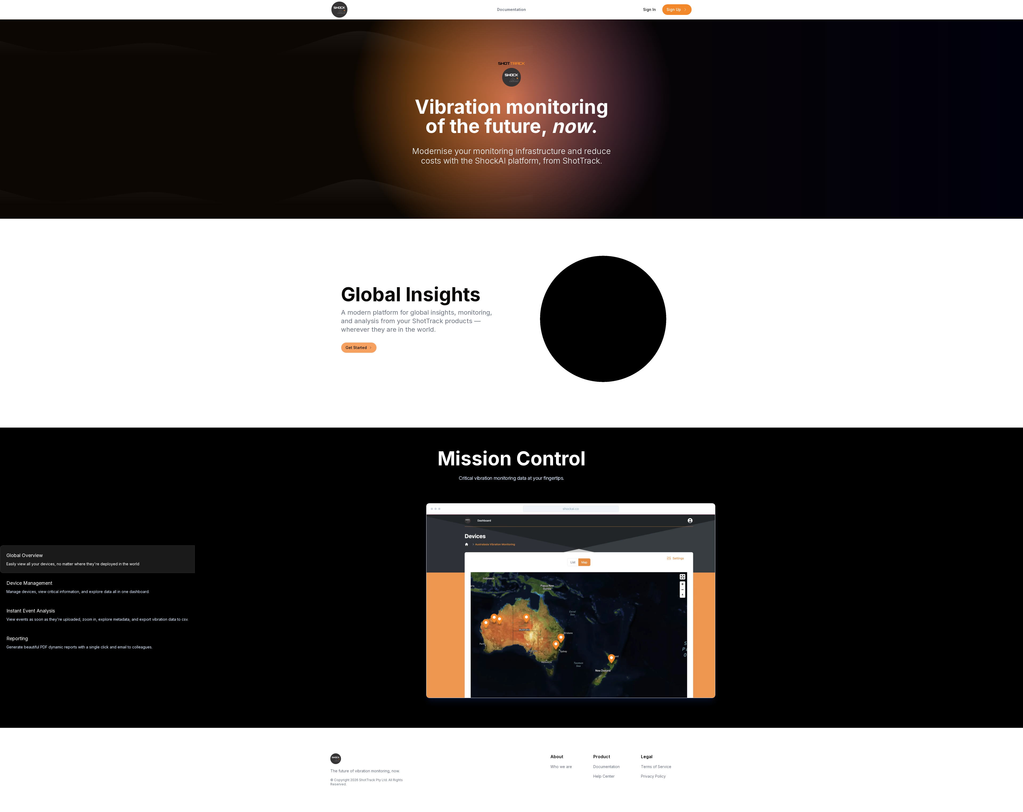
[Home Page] (391, 10)
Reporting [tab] (17, 638)
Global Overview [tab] (24, 555)
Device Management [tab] (29, 583)
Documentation (511, 9)
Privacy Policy (653, 776)
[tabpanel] (724, 600)
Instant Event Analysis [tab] (30, 611)
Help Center (604, 776)
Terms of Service (656, 766)
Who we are (561, 766)
